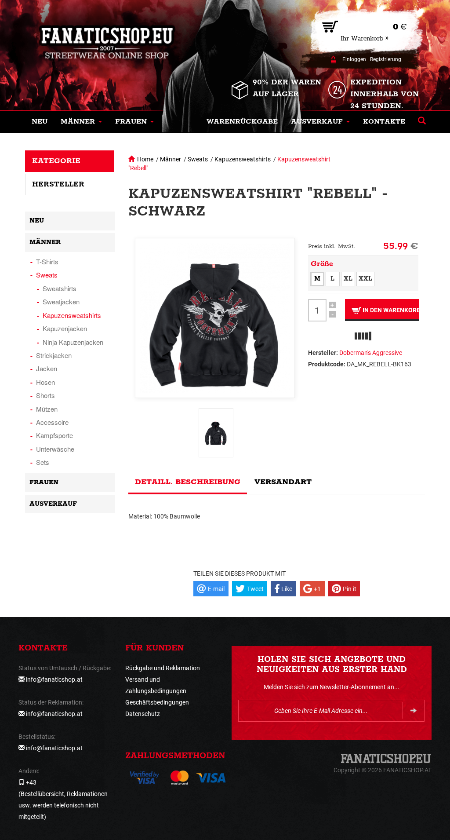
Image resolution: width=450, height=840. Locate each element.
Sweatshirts (59, 288)
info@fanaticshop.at (54, 679)
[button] (81, 122)
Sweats (198, 159)
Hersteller (58, 184)
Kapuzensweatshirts (242, 159)
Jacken (46, 368)
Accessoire (52, 422)
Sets (42, 462)
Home (145, 159)
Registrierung (385, 59)
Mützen (47, 408)
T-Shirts (47, 261)
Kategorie (56, 161)
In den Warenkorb (390, 310)
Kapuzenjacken (65, 328)
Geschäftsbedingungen (157, 702)
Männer (170, 159)
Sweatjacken (61, 301)
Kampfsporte (54, 435)
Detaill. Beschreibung (187, 482)
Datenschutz (142, 713)
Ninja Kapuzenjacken (73, 342)
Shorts (45, 395)
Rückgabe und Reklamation (162, 668)
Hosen (45, 382)
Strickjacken (54, 355)
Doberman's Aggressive (370, 352)
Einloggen (354, 59)
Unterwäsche (55, 448)
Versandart (283, 482)
